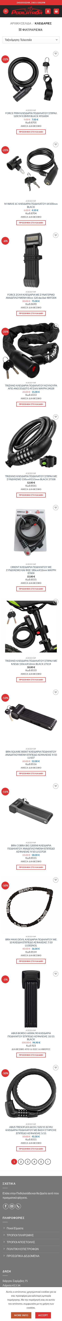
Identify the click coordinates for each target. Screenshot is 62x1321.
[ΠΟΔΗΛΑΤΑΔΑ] (26, 11)
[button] (5, 11)
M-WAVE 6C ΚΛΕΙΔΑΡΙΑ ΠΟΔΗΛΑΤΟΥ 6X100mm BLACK (31, 205)
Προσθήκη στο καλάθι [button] (31, 132)
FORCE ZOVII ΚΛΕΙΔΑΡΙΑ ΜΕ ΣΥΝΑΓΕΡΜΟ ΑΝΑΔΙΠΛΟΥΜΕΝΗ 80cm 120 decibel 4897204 (31, 296)
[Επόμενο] (48, 1162)
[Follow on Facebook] (6, 1206)
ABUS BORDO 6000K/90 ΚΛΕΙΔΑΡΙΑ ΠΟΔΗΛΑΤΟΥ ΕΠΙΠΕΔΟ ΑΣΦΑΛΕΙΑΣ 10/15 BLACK (31, 1036)
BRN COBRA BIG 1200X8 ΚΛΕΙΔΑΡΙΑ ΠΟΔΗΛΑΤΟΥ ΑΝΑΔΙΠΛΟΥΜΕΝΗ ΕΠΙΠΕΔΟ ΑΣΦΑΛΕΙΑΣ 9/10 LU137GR (31, 848)
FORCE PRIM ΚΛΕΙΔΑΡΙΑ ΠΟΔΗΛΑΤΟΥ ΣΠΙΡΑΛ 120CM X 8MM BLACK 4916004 (31, 115)
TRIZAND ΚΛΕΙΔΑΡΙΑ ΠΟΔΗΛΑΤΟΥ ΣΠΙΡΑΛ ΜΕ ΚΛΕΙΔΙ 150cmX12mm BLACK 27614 (31, 662)
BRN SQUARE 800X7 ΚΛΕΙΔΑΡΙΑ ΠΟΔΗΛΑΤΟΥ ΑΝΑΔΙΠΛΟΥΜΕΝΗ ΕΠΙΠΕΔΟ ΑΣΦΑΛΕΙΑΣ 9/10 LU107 (31, 754)
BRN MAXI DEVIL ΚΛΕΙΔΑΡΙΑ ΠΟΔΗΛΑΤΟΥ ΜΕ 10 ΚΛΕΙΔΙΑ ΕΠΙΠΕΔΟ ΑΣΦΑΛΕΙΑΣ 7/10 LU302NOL (31, 942)
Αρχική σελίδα (20, 23)
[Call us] (18, 1206)
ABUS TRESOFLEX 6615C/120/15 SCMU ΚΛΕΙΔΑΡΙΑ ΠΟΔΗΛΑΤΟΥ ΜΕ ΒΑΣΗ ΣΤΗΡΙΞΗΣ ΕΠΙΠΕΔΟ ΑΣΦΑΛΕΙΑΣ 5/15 (31, 1130)
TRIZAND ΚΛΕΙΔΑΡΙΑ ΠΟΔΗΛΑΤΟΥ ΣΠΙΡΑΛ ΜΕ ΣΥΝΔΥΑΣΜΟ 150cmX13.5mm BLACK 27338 (31, 478)
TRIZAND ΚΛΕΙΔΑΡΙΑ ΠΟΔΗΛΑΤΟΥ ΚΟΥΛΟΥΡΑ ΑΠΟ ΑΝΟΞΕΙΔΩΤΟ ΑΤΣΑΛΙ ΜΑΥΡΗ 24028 (31, 387)
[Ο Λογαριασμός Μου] (48, 11)
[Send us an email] (12, 1206)
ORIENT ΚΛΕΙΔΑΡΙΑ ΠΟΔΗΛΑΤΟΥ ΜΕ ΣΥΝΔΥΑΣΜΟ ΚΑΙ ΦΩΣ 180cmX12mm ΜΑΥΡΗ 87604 (31, 570)
